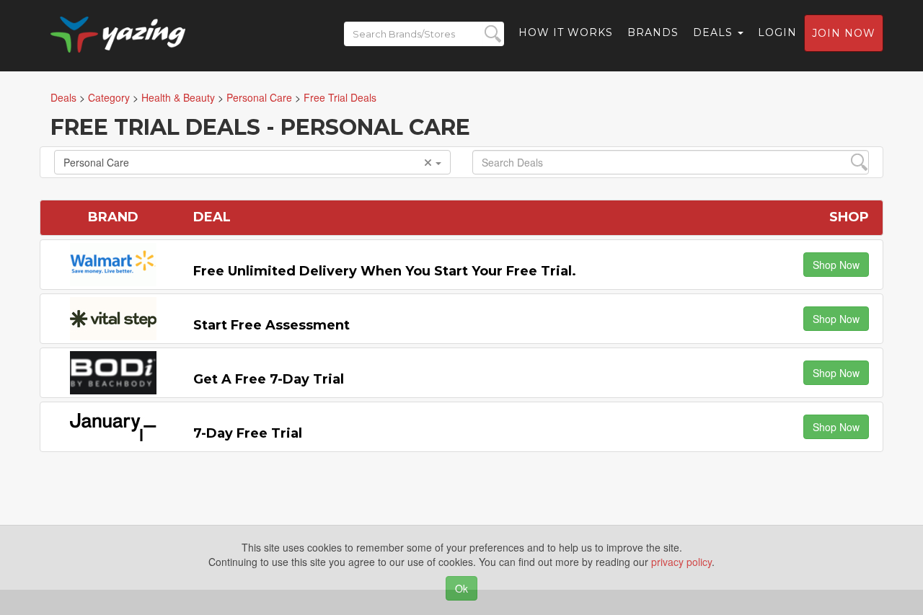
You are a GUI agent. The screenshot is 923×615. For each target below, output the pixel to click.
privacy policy (681, 561)
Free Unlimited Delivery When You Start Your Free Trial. (384, 271)
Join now (843, 33)
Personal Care (96, 162)
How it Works (565, 32)
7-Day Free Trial (247, 433)
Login (777, 32)
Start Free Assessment (271, 325)
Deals (714, 32)
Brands (653, 32)
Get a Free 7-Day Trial (268, 379)
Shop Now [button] (836, 264)
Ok (461, 588)
